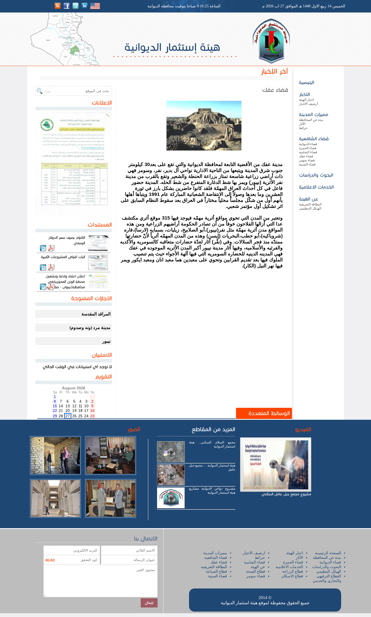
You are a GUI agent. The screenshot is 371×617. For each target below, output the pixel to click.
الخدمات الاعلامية (316, 187)
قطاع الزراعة (292, 571)
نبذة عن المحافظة (311, 120)
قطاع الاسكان (292, 576)
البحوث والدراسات (316, 175)
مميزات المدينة (313, 114)
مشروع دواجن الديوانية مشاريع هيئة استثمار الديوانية (212, 490)
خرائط (303, 128)
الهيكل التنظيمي (310, 208)
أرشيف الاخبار (308, 104)
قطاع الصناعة (216, 571)
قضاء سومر (307, 160)
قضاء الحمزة (307, 148)
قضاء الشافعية (314, 139)
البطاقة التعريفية (310, 204)
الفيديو (303, 429)
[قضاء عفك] (203, 149)
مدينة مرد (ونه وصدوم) (90, 327)
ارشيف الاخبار (254, 553)
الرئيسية (306, 82)
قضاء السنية (307, 164)
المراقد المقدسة (96, 314)
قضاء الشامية (308, 152)
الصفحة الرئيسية (328, 553)
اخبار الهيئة (306, 100)
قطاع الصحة (255, 571)
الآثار (302, 124)
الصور (133, 429)
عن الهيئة (308, 199)
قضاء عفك (306, 156)
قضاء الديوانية (308, 144)
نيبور (106, 341)
